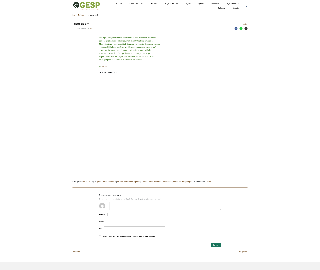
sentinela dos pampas (182, 181)
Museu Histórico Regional (128, 181)
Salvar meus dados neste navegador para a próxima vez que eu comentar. (129, 236)
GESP (91, 29)
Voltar (245, 24)
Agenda (201, 3)
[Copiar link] (245, 28)
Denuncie (215, 3)
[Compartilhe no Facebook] (235, 28)
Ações (188, 3)
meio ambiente (109, 181)
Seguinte (244, 251)
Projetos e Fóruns (171, 3)
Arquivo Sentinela (136, 3)
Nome (102, 215)
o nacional (167, 181)
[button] (246, 5)
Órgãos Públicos (232, 3)
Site (100, 229)
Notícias (119, 3)
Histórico (154, 3)
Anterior (75, 251)
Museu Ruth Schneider (151, 181)
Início (74, 15)
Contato (235, 8)
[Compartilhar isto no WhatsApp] (240, 28)
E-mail (101, 221)
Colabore (221, 8)
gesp (98, 181)
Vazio (208, 181)
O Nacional (104, 66)
